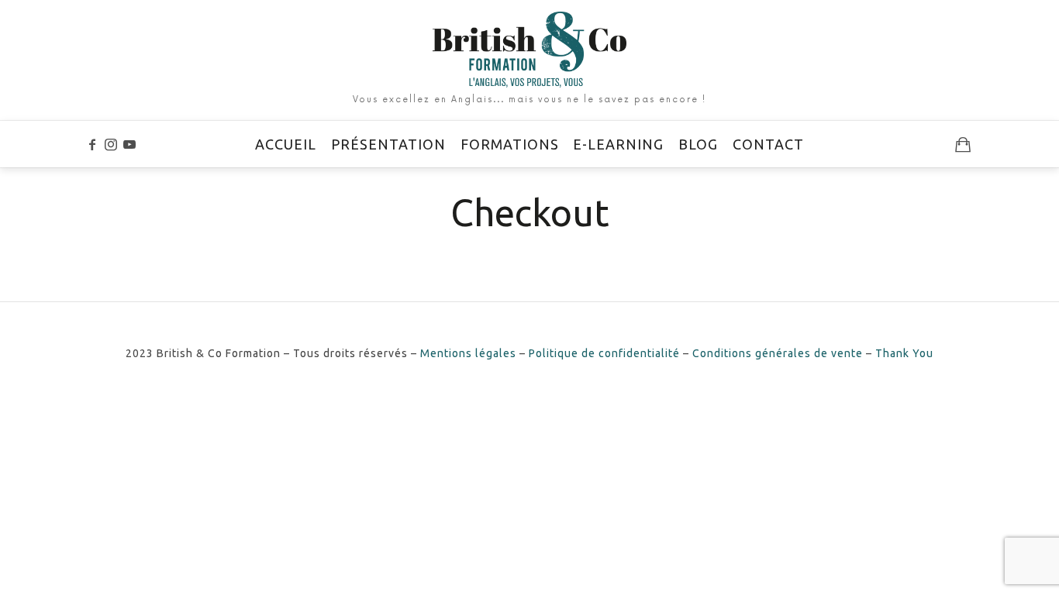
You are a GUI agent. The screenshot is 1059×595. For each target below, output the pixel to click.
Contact (768, 144)
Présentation (388, 144)
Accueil (285, 144)
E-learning (618, 144)
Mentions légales (468, 353)
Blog (698, 144)
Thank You (904, 353)
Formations (510, 144)
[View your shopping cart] (963, 144)
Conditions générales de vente (777, 353)
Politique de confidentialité (604, 353)
